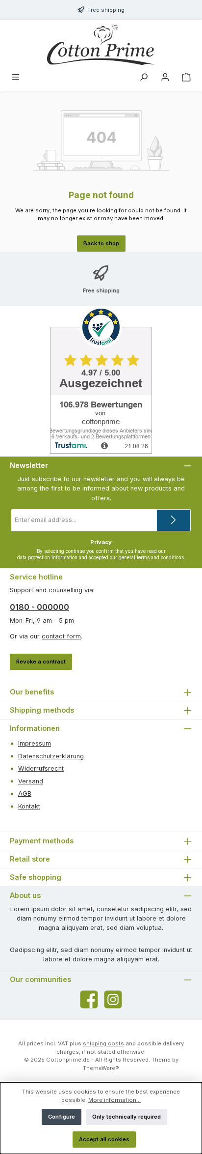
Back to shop (101, 243)
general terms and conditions (151, 557)
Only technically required (126, 1116)
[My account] (165, 78)
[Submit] (173, 520)
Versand (30, 781)
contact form (61, 636)
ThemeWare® (101, 1068)
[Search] (143, 78)
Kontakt (29, 806)
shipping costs (103, 1043)
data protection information (47, 557)
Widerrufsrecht (41, 768)
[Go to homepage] (101, 45)
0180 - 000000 (39, 607)
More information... (114, 1099)
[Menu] (15, 78)
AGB (24, 793)
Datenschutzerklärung (51, 756)
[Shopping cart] (186, 78)
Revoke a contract (41, 661)
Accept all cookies (104, 1139)
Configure (61, 1116)
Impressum (34, 743)
